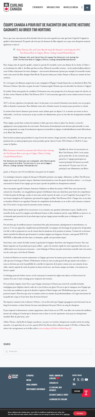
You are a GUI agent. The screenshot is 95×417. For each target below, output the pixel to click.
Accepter (80, 413)
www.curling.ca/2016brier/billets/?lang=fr (55, 328)
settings (67, 414)
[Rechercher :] (47, 351)
